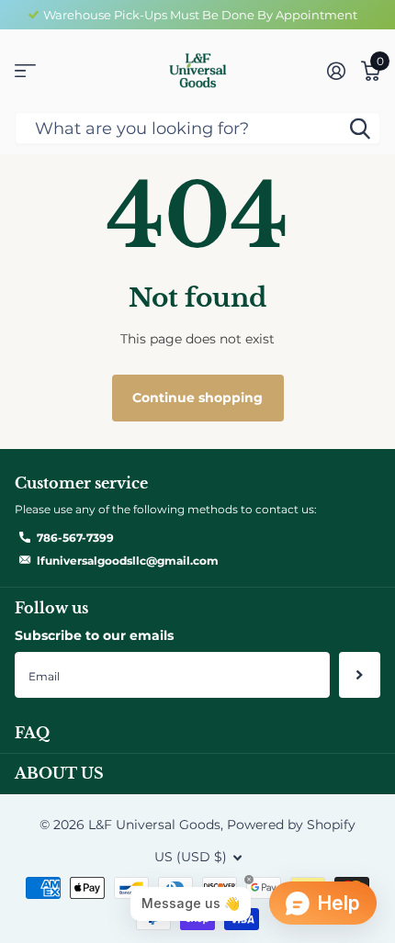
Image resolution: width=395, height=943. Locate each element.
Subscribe (359, 675)
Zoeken (360, 128)
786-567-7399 (75, 537)
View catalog (25, 71)
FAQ (32, 733)
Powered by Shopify (291, 824)
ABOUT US (59, 773)
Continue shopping (197, 397)
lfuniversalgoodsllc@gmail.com (128, 560)
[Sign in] (335, 71)
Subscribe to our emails (94, 635)
